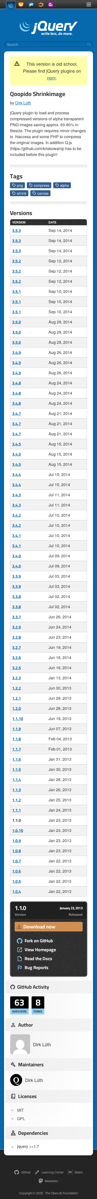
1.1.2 (16, 800)
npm (51, 77)
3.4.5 (16, 444)
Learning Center (53, 1172)
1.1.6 (16, 759)
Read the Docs (38, 958)
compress (41, 185)
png (20, 185)
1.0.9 (16, 840)
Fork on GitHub (39, 940)
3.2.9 (16, 627)
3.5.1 (16, 291)
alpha (64, 185)
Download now (39, 926)
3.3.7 (16, 617)
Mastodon (51, 1181)
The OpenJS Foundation (61, 1193)
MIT (20, 1110)
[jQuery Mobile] (31, 4)
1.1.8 (16, 739)
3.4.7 (16, 413)
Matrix (79, 1172)
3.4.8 (16, 383)
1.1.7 (16, 749)
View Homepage (40, 949)
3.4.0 (16, 556)
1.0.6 (16, 871)
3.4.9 (16, 352)
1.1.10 (17, 718)
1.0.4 (16, 891)
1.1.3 (16, 789)
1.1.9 (16, 728)
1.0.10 (17, 830)
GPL (21, 1118)
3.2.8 (16, 637)
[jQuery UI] (21, 4)
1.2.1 (16, 698)
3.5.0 (16, 322)
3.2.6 (16, 657)
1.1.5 (16, 769)
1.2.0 (16, 708)
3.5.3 (16, 230)
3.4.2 (16, 515)
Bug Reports (36, 967)
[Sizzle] (41, 4)
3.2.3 (16, 678)
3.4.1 (16, 535)
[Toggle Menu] (89, 4)
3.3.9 (16, 576)
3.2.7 (16, 647)
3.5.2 (16, 261)
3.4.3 (16, 495)
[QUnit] (51, 4)
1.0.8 (16, 850)
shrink (21, 193)
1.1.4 (16, 779)
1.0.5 (16, 881)
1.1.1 (16, 810)
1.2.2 (16, 688)
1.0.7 (16, 861)
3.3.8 (16, 596)
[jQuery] (11, 5)
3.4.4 (16, 474)
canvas (42, 193)
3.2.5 (16, 667)
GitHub (26, 1172)
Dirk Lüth (23, 103)
